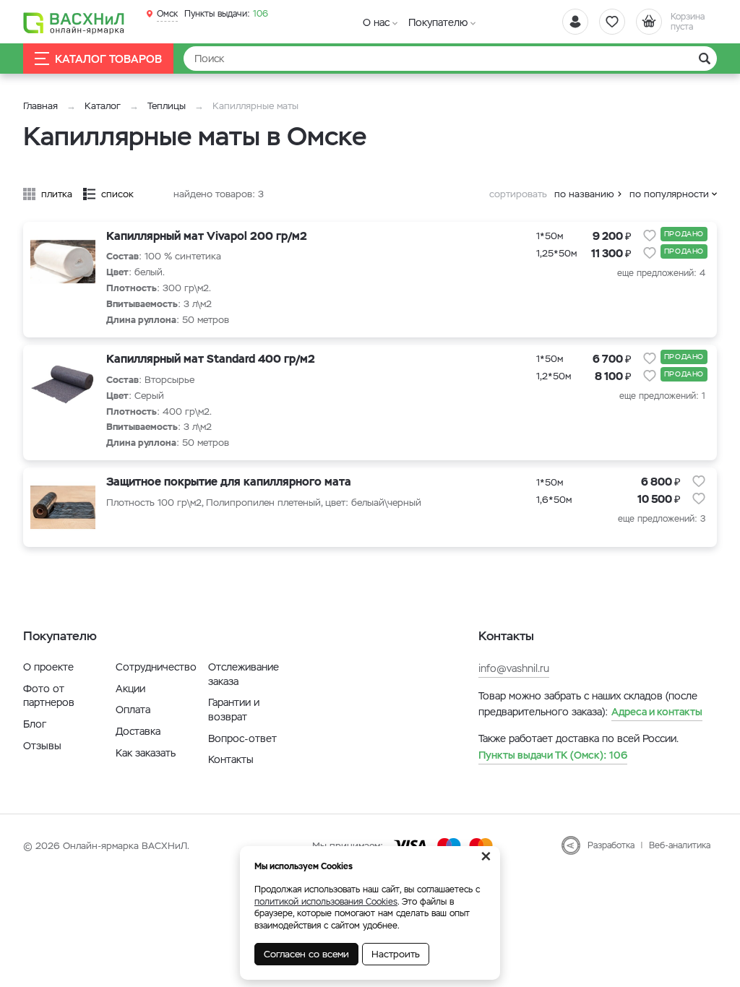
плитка (56, 194)
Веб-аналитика (679, 845)
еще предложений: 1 (662, 396)
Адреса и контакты (656, 711)
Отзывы (42, 745)
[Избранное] (612, 22)
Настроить (395, 954)
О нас (376, 22)
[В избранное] (650, 235)
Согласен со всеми (306, 954)
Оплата (133, 709)
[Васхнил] (73, 22)
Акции (130, 688)
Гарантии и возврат (233, 709)
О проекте (48, 666)
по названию (584, 194)
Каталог (103, 106)
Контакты (231, 759)
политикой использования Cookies (325, 902)
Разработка (611, 845)
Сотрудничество (156, 666)
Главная (40, 106)
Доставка (138, 731)
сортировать (518, 194)
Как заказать (146, 752)
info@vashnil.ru (513, 668)
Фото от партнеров (48, 696)
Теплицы (168, 106)
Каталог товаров (108, 59)
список (117, 194)
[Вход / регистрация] (575, 22)
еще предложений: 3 (661, 518)
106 (226, 14)
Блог (34, 723)
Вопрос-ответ (242, 738)
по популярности (669, 194)
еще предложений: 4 (661, 273)
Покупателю (438, 22)
